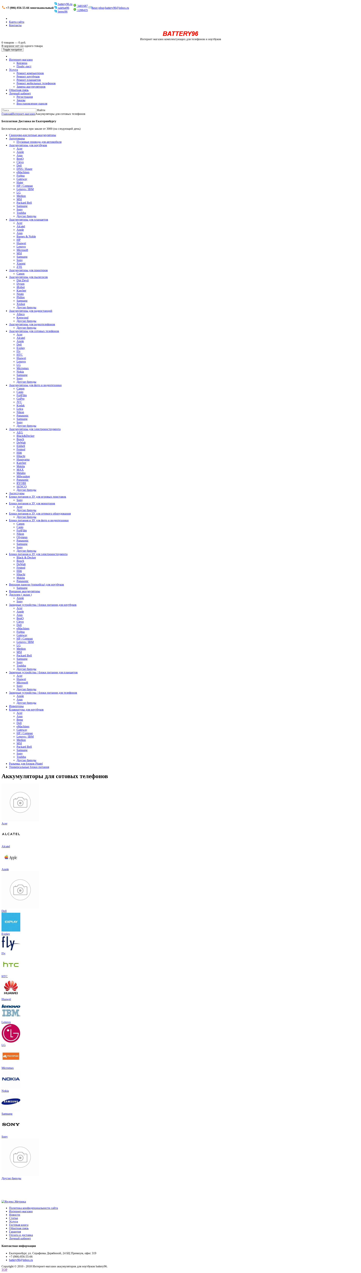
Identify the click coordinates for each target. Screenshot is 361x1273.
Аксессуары (16, 493)
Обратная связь (19, 90)
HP (18, 239)
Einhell (21, 446)
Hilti (19, 452)
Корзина (22, 63)
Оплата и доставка (21, 1235)
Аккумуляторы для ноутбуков (28, 145)
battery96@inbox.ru (21, 1260)
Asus (20, 155)
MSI (19, 199)
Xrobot (21, 304)
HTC (20, 354)
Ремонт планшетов (29, 79)
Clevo (20, 162)
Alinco (21, 314)
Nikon (20, 412)
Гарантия (15, 1231)
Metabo (21, 473)
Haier (20, 182)
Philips (21, 297)
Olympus (22, 537)
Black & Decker (26, 557)
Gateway (22, 179)
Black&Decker (25, 435)
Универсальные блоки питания (29, 767)
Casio (20, 391)
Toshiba (21, 212)
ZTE (19, 266)
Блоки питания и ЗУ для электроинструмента (38, 554)
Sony (20, 209)
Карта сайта (16, 21)
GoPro (20, 398)
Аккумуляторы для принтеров (28, 270)
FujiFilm (22, 395)
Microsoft (22, 250)
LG (19, 192)
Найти (41, 110)
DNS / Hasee (24, 168)
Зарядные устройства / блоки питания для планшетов (43, 672)
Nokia (20, 371)
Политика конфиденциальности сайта (33, 1208)
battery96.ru (64, 4)
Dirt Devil (23, 280)
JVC (19, 402)
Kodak (21, 405)
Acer (19, 148)
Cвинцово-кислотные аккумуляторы (32, 135)
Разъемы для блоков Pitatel (26, 763)
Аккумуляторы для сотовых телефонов (34, 331)
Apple (20, 152)
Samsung (22, 206)
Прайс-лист (24, 66)
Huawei (21, 243)
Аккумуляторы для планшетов (28, 219)
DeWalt (21, 442)
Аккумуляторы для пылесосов (28, 277)
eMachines (23, 172)
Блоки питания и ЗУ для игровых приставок (37, 496)
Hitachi (21, 456)
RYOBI (21, 483)
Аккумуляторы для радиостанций (30, 310)
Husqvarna (23, 459)
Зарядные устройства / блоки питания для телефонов (43, 692)
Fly (18, 351)
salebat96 (63, 7)
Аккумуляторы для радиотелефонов (32, 324)
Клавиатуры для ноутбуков (26, 709)
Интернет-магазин (21, 59)
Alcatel (21, 226)
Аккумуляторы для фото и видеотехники (35, 385)
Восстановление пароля (32, 103)
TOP (4, 1269)
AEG (20, 432)
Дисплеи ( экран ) (20, 594)
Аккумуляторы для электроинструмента (35, 429)
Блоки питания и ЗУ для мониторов (32, 503)
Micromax (23, 368)
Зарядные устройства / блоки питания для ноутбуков (43, 604)
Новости (14, 1214)
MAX (20, 469)
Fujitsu (21, 175)
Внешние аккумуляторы (24, 591)
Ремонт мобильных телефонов (36, 83)
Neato (20, 293)
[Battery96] (180, 35)
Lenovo (21, 246)
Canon (20, 273)
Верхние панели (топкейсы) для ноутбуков (36, 584)
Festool (21, 449)
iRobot (21, 287)
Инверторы (16, 706)
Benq (20, 719)
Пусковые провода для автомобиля (39, 141)
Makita (21, 466)
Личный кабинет (20, 93)
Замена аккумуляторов (31, 86)
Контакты (15, 25)
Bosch (20, 439)
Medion (21, 195)
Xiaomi (21, 263)
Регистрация (25, 96)
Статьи (13, 1218)
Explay (21, 348)
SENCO (22, 486)
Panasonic (23, 415)
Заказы (21, 100)
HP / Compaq (25, 185)
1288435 (82, 10)
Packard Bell (24, 202)
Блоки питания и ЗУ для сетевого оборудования (40, 513)
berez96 (62, 11)
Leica (20, 408)
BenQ (20, 158)
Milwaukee (23, 476)
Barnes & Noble (26, 236)
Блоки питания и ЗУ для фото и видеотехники (39, 520)
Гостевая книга (18, 1224)
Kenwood (22, 317)
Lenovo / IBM (25, 189)
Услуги (13, 69)
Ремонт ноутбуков (28, 76)
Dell (19, 165)
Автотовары (17, 138)
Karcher (21, 290)
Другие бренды (26, 216)
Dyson (20, 283)
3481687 (82, 6)
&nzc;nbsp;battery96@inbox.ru (110, 7)
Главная (7, 113)
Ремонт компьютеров (30, 73)
